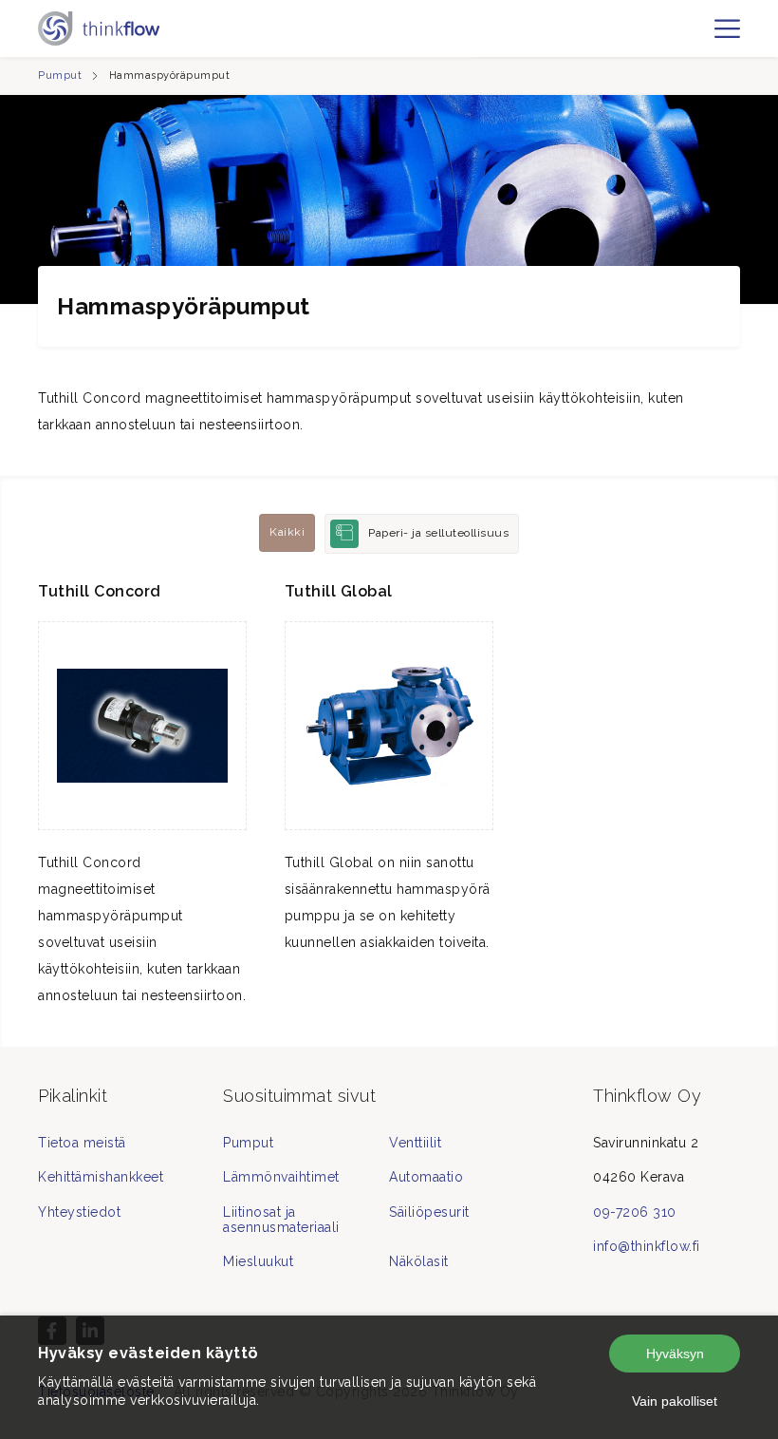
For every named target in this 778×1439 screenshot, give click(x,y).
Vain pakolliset (674, 1401)
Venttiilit (415, 1142)
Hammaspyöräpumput (170, 75)
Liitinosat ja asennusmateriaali (281, 1219)
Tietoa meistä (82, 1142)
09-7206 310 (634, 1212)
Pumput (60, 75)
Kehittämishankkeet (100, 1176)
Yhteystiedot (79, 1212)
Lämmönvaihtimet (281, 1176)
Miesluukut (258, 1261)
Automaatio (426, 1176)
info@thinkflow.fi (646, 1246)
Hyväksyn (675, 1353)
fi (700, 37)
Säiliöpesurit (429, 1212)
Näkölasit (419, 1261)
